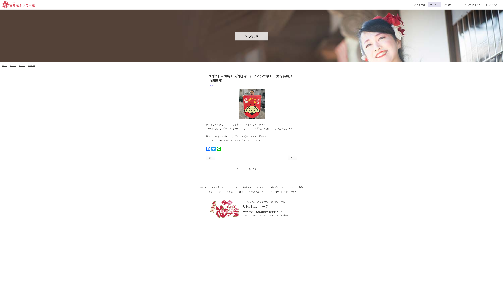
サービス (434, 4)
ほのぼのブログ (451, 4)
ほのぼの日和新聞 (472, 4)
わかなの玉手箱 (255, 192)
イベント (22, 66)
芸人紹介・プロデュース (282, 187)
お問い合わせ (492, 4)
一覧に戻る (251, 168)
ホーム (4, 66)
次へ (211, 157)
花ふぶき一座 (418, 4)
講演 (301, 187)
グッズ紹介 (274, 192)
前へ (292, 157)
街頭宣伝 (247, 187)
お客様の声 (31, 66)
